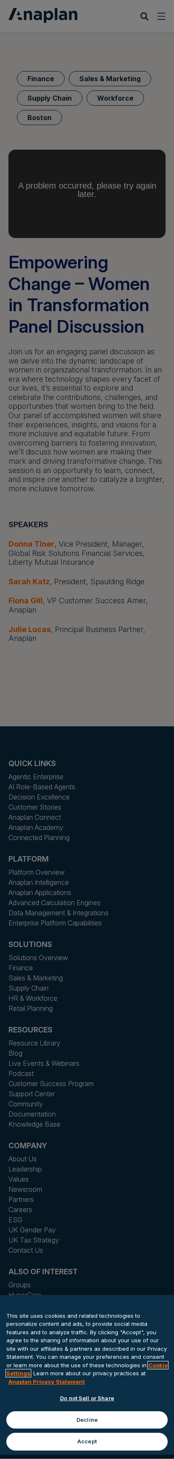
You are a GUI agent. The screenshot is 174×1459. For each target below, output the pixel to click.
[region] (87, 1375)
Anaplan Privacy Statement (46, 1381)
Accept (87, 1441)
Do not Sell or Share (87, 1398)
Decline (87, 1419)
